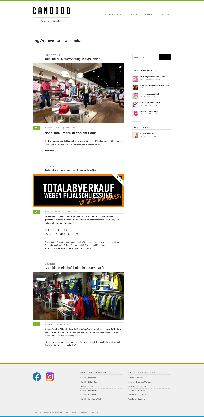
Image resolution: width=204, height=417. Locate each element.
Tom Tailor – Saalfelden (136, 399)
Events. (56, 128)
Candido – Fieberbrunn (88, 390)
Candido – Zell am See (88, 382)
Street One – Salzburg (136, 390)
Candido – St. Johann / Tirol (90, 399)
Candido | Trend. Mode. (51, 412)
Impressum (65, 412)
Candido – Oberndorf (88, 395)
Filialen (148, 14)
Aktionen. (49, 212)
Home (97, 14)
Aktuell (121, 14)
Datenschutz (75, 412)
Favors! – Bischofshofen (137, 386)
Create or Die (93, 412)
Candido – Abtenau (87, 386)
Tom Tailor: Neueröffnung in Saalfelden (72, 59)
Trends (109, 14)
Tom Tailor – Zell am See (137, 395)
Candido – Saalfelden (88, 378)
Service (134, 14)
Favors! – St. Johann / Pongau (139, 382)
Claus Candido (70, 128)
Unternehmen (164, 14)
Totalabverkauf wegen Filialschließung (72, 170)
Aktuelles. (49, 128)
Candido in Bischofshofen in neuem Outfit (74, 268)
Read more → (50, 151)
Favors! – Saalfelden (135, 378)
